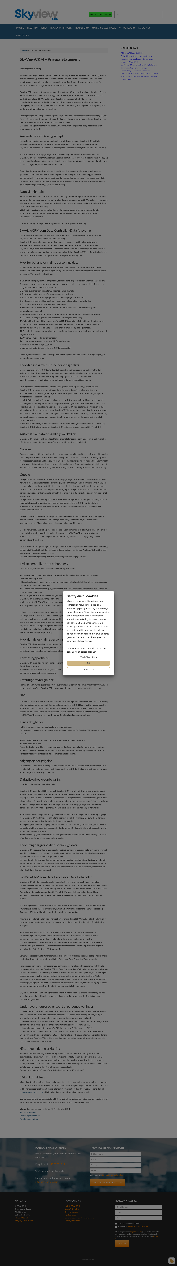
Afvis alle (88, 669)
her (94, 652)
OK (88, 663)
